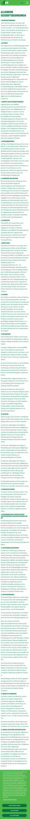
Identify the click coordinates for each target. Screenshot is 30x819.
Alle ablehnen (14, 810)
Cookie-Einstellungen (14, 805)
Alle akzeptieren (14, 815)
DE (21, 3)
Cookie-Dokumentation (10, 799)
